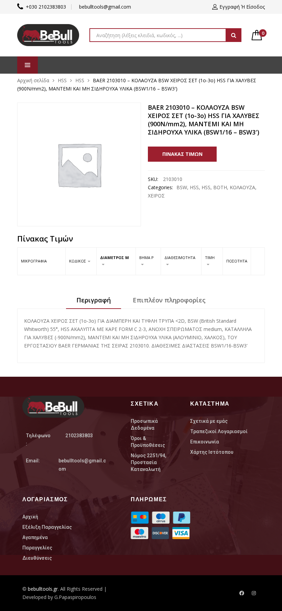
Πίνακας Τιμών (182, 154)
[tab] (93, 302)
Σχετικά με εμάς (209, 421)
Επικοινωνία (204, 441)
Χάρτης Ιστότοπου (212, 452)
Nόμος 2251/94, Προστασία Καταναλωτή (148, 462)
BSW (181, 187)
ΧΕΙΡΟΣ (156, 195)
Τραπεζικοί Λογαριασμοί (219, 431)
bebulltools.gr (43, 589)
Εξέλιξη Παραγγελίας (47, 527)
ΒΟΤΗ (220, 187)
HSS (62, 80)
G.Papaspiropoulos (75, 597)
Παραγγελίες (37, 547)
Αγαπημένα (35, 537)
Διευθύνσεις (37, 558)
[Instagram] (254, 593)
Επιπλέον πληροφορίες (169, 300)
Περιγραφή (93, 300)
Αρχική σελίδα (33, 80)
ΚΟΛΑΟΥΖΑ (242, 187)
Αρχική (30, 516)
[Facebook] (242, 593)
